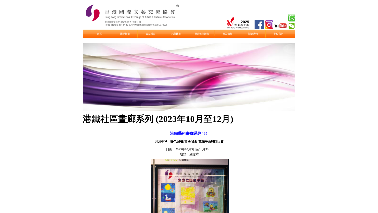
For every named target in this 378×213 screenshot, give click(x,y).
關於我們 (253, 33)
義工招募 (227, 33)
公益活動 (150, 33)
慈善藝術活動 (202, 33)
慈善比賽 (176, 33)
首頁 (99, 33)
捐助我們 (278, 33)
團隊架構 (125, 33)
